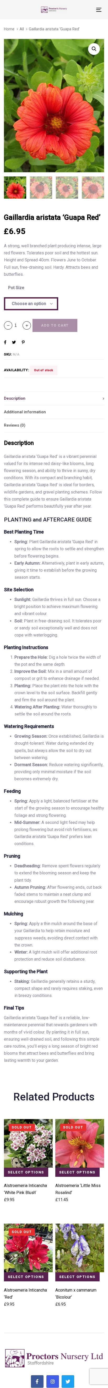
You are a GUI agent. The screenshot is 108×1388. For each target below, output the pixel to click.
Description (14, 398)
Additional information (25, 412)
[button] (27, 325)
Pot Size (16, 287)
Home (9, 29)
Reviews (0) (14, 425)
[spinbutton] (17, 325)
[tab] (54, 398)
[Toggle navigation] (85, 10)
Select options (26, 1172)
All (22, 29)
